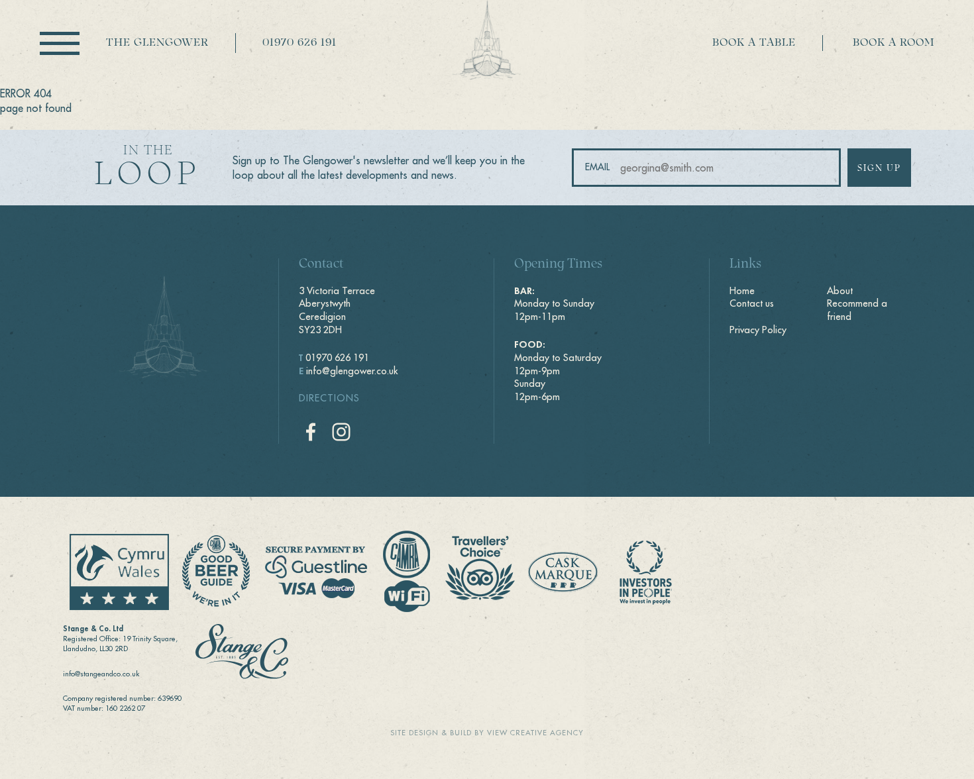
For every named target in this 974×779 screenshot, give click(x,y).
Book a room (893, 43)
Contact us (752, 303)
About (840, 291)
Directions (329, 398)
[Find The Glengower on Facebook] (311, 432)
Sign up (879, 168)
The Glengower (157, 43)
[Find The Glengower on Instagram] (341, 432)
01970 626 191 (299, 43)
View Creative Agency (535, 732)
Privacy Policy (758, 330)
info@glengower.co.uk (352, 371)
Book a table (754, 43)
